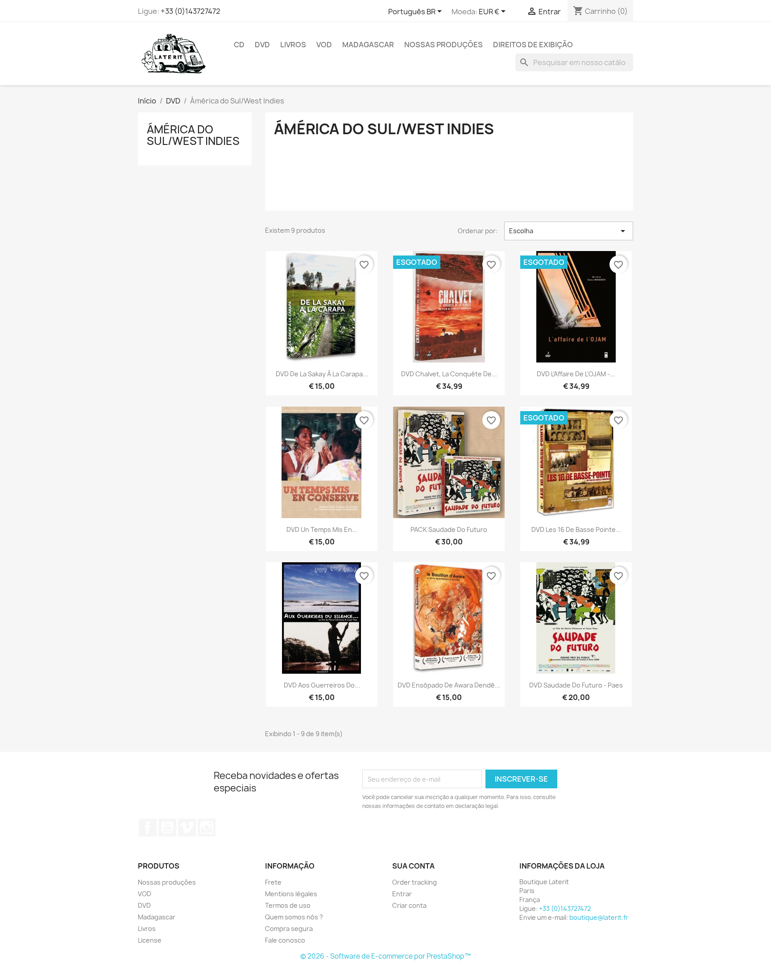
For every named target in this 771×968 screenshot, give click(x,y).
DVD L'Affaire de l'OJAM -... (576, 374)
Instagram (207, 827)
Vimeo (187, 827)
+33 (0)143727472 (190, 11)
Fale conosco (285, 940)
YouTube (167, 827)
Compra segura (289, 928)
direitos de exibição (533, 44)
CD (239, 44)
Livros (293, 44)
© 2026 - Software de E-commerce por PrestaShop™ (385, 956)
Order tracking (414, 882)
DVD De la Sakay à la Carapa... (322, 374)
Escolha (568, 231)
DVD (262, 44)
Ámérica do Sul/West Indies (193, 135)
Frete (273, 882)
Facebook (148, 827)
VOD (324, 44)
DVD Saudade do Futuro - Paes (576, 685)
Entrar (402, 894)
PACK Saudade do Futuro (448, 529)
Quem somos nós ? (294, 917)
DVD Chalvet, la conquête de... (449, 374)
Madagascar (368, 44)
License (150, 940)
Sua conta (413, 866)
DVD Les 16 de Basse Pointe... (576, 529)
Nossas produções (443, 44)
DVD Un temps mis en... (321, 529)
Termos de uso (288, 905)
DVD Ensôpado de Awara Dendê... (449, 685)
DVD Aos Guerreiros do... (322, 685)
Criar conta (409, 905)
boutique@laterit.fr (598, 917)
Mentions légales (291, 894)
